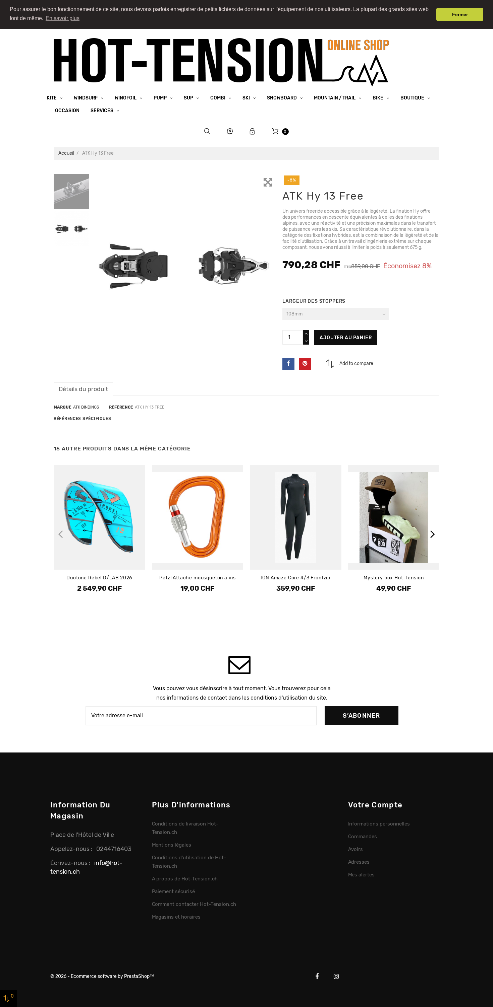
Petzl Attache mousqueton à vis (197, 578)
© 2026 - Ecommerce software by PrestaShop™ (102, 976)
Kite (52, 98)
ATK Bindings (86, 407)
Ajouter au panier (346, 338)
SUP (189, 98)
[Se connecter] (252, 131)
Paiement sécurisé (173, 891)
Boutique (412, 98)
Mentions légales (171, 845)
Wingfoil (126, 98)
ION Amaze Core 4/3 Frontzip (295, 578)
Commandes (362, 837)
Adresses (359, 862)
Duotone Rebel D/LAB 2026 (99, 578)
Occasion (67, 111)
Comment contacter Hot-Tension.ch (194, 904)
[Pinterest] (305, 364)
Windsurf (86, 98)
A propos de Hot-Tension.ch (185, 879)
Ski (246, 98)
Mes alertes (361, 875)
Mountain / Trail (335, 98)
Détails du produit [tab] (83, 388)
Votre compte (375, 804)
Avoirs (355, 849)
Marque (62, 407)
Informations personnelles (379, 824)
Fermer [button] (460, 14)
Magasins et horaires (176, 917)
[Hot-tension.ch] (221, 62)
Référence (121, 407)
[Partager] (288, 364)
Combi (218, 98)
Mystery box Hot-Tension (394, 578)
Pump (161, 98)
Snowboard (282, 98)
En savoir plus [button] (62, 18)
